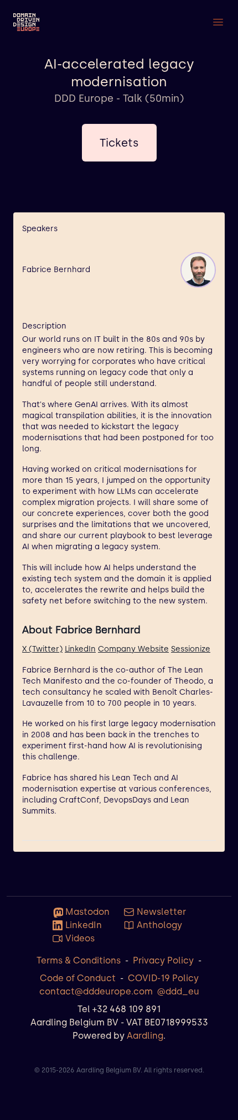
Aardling (145, 1035)
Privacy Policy (163, 960)
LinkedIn (80, 649)
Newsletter (161, 912)
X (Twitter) (42, 649)
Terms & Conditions (79, 960)
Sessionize (190, 649)
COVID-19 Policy (163, 978)
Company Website (133, 649)
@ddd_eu (178, 991)
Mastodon (87, 912)
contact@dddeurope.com (96, 991)
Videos (80, 938)
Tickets (119, 142)
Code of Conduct (78, 978)
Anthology (159, 925)
